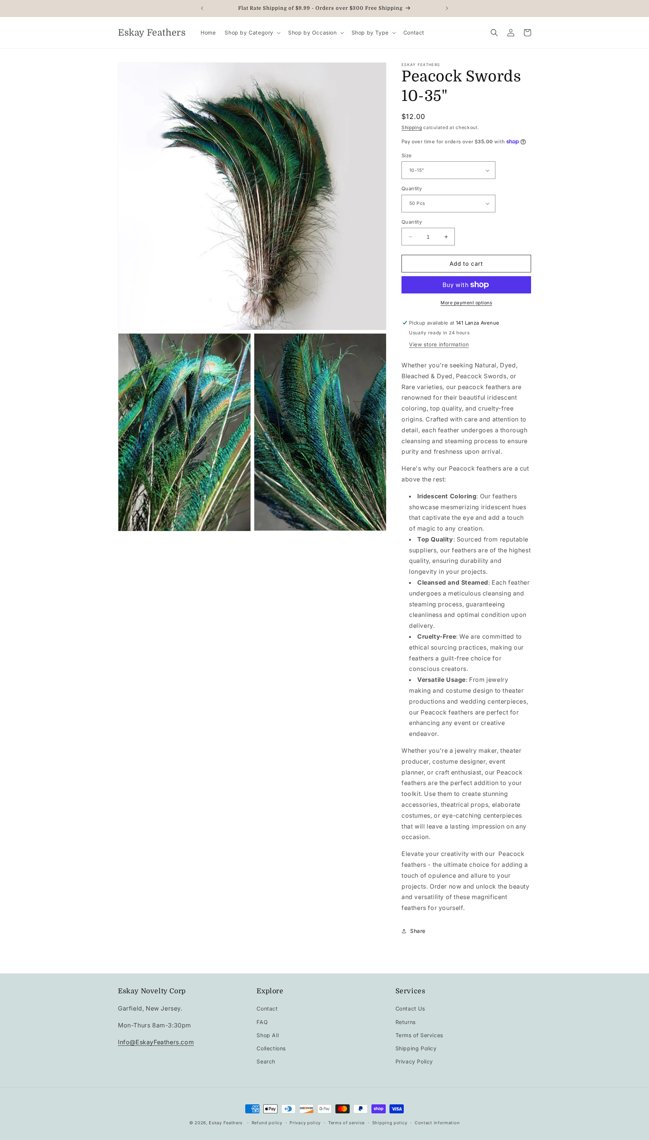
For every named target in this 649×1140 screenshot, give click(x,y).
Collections (271, 1048)
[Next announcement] (447, 8)
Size (406, 155)
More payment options (466, 302)
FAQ (262, 1022)
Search (266, 1061)
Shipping (411, 127)
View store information (439, 344)
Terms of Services (419, 1035)
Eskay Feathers (226, 1122)
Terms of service (346, 1122)
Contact (267, 1009)
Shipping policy (390, 1122)
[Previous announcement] (202, 8)
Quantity (411, 188)
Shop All (268, 1035)
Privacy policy (305, 1122)
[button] (252, 33)
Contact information (437, 1122)
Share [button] (418, 931)
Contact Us (410, 1009)
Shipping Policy (416, 1048)
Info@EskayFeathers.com (156, 1042)
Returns (405, 1022)
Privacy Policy (414, 1061)
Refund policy (267, 1122)
